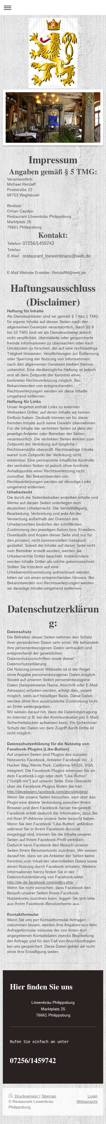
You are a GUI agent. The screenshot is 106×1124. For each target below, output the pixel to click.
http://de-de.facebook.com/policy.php (40, 882)
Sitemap (49, 1096)
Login (93, 1096)
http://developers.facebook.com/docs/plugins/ (47, 791)
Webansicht (87, 1101)
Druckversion (26, 1096)
